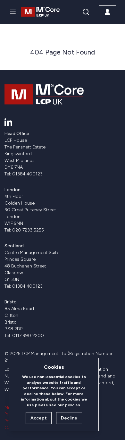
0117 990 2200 (28, 335)
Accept (38, 418)
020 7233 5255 (28, 230)
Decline (69, 418)
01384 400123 (27, 174)
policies (72, 404)
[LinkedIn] (8, 122)
